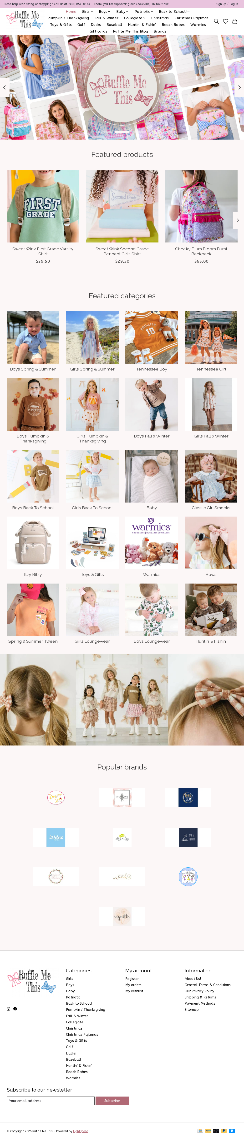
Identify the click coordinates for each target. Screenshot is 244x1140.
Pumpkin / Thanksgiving (68, 18)
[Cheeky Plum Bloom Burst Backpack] (201, 206)
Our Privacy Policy (199, 991)
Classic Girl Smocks (211, 507)
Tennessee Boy (151, 368)
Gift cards (98, 31)
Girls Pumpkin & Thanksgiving (92, 438)
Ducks (96, 25)
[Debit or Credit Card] (216, 1131)
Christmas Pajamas (191, 18)
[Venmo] (232, 1131)
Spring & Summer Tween (33, 641)
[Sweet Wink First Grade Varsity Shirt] (43, 206)
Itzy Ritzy (33, 574)
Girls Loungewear (92, 641)
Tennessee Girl (211, 368)
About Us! (193, 979)
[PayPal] (208, 1131)
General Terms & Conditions (208, 985)
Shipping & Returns (200, 997)
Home (71, 12)
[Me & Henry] (188, 837)
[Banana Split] (56, 798)
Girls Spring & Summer (92, 368)
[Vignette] (122, 916)
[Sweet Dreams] (56, 877)
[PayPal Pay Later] (224, 1131)
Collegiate (74, 1022)
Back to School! (79, 1004)
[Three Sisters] (188, 877)
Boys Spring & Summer (33, 368)
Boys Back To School (33, 507)
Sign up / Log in (227, 4)
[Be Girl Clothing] (122, 798)
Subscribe (112, 1101)
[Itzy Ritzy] (122, 837)
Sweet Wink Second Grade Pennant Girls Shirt (122, 251)
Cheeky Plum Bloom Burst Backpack (201, 251)
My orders (133, 985)
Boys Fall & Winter (152, 435)
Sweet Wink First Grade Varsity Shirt (42, 251)
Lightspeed (80, 1131)
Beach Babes (173, 25)
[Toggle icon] (216, 21)
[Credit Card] (200, 1131)
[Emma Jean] (188, 798)
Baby (152, 507)
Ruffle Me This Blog (130, 31)
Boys (70, 985)
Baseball (114, 25)
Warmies (198, 25)
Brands (160, 31)
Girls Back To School (92, 507)
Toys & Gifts (61, 25)
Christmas (160, 18)
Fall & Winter (106, 18)
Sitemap (192, 1010)
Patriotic (73, 997)
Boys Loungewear (152, 641)
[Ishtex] (56, 837)
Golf (81, 25)
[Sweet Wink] (122, 877)
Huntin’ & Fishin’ (142, 25)
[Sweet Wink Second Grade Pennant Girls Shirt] (122, 206)
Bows (211, 574)
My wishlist (134, 991)
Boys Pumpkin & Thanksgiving (33, 438)
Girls (69, 979)
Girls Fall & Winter (211, 435)
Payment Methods (200, 1004)
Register (132, 979)
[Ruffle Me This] (25, 21)
